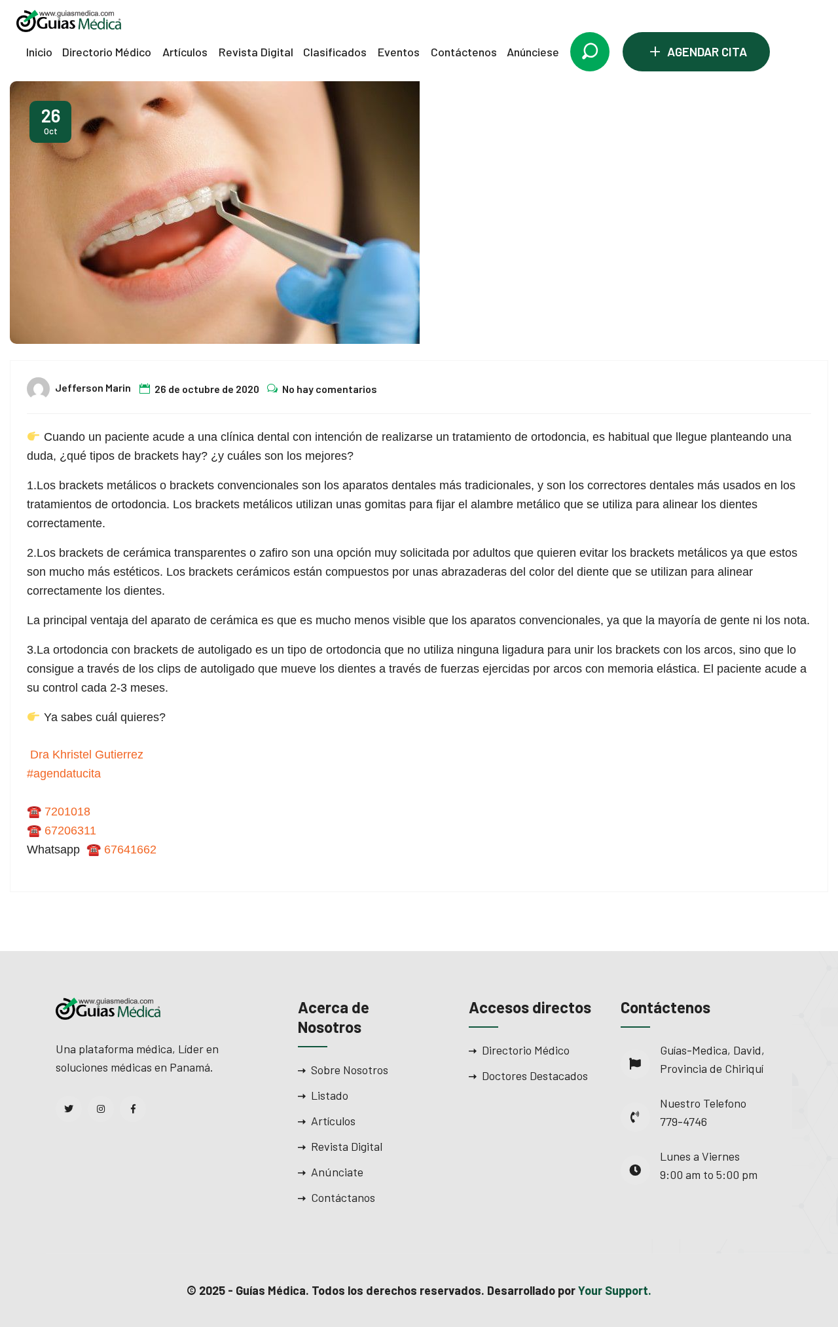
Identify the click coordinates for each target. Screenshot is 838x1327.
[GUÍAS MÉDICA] (68, 19)
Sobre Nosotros (349, 1069)
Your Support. (614, 1290)
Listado (329, 1095)
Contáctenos (464, 52)
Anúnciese (533, 52)
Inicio (39, 52)
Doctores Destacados (535, 1075)
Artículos (185, 52)
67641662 (130, 849)
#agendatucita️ (67, 773)
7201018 (67, 811)
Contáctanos (343, 1197)
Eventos (399, 52)
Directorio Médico (106, 52)
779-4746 (683, 1121)
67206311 (72, 830)
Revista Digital (256, 52)
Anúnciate (337, 1172)
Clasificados (335, 52)
